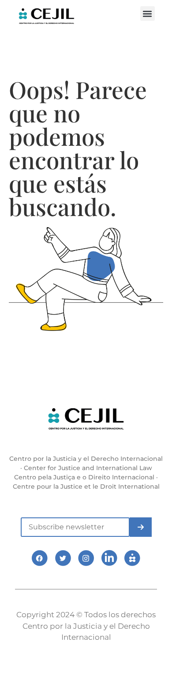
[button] (147, 13)
